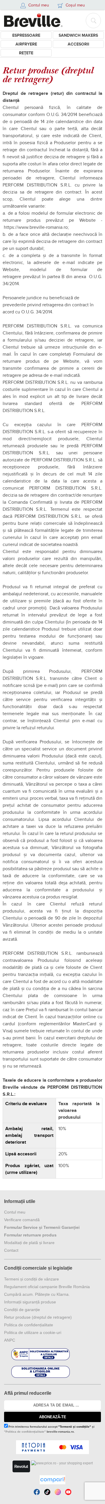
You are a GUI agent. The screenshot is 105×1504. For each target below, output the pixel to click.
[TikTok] (47, 1492)
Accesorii (78, 44)
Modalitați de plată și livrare (29, 1242)
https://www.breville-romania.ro (36, 227)
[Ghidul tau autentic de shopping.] (52, 1479)
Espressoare (26, 35)
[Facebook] (36, 1492)
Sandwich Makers (78, 35)
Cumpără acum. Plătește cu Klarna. (37, 1294)
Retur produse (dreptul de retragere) (38, 1317)
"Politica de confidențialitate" (25, 1431)
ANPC (9, 1340)
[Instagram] (57, 1492)
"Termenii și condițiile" (74, 1426)
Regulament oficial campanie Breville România (47, 1286)
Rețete (26, 53)
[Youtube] (68, 1492)
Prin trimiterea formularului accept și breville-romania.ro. (49, 1429)
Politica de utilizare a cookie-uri (32, 1332)
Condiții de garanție (22, 1309)
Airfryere (26, 44)
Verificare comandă (22, 1219)
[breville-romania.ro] (33, 20)
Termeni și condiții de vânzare (31, 1279)
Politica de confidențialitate (28, 1324)
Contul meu (14, 1212)
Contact (11, 1250)
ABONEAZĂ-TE (52, 1417)
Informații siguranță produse (30, 1302)
